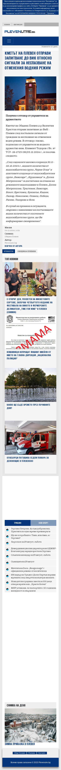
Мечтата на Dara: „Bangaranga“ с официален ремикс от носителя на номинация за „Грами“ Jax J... (29, 570)
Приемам (50, 13)
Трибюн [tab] (17, 522)
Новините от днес (50, 47)
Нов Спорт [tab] (43, 522)
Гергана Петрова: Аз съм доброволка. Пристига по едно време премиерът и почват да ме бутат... (30, 531)
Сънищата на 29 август (22, 561)
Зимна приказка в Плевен (20, 744)
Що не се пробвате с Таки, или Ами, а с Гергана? (30, 536)
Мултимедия (18, 24)
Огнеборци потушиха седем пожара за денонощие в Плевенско (28, 459)
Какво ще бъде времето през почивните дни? (28, 406)
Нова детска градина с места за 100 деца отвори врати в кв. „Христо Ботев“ (31, 583)
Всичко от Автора (13, 246)
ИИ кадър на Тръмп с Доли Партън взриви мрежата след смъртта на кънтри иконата (33, 576)
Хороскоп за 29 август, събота (26, 541)
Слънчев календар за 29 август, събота (30, 554)
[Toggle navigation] (9, 41)
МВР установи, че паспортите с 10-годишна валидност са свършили (33, 589)
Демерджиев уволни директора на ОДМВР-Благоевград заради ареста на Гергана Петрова (33, 551)
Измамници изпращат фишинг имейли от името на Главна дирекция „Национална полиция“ (29, 355)
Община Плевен (27, 251)
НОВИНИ (7, 24)
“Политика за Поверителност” (35, 10)
